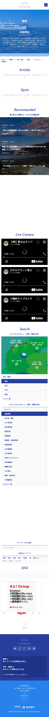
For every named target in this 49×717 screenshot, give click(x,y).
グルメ (5, 561)
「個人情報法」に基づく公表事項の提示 (24, 688)
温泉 (14, 558)
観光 (9, 558)
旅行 (20, 558)
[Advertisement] (24, 202)
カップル (18, 561)
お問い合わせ (24, 695)
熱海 (4, 558)
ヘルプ (24, 693)
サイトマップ (24, 698)
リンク (24, 700)
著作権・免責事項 (24, 690)
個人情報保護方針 (24, 685)
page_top (24, 626)
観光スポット (37, 558)
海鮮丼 (25, 558)
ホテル (11, 561)
